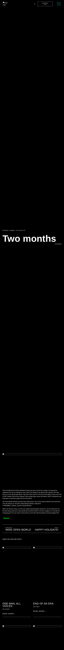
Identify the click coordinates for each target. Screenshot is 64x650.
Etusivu (5, 230)
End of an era (43, 603)
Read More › (8, 614)
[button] (13, 518)
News (12, 230)
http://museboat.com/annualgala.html (47, 513)
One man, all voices (11, 604)
